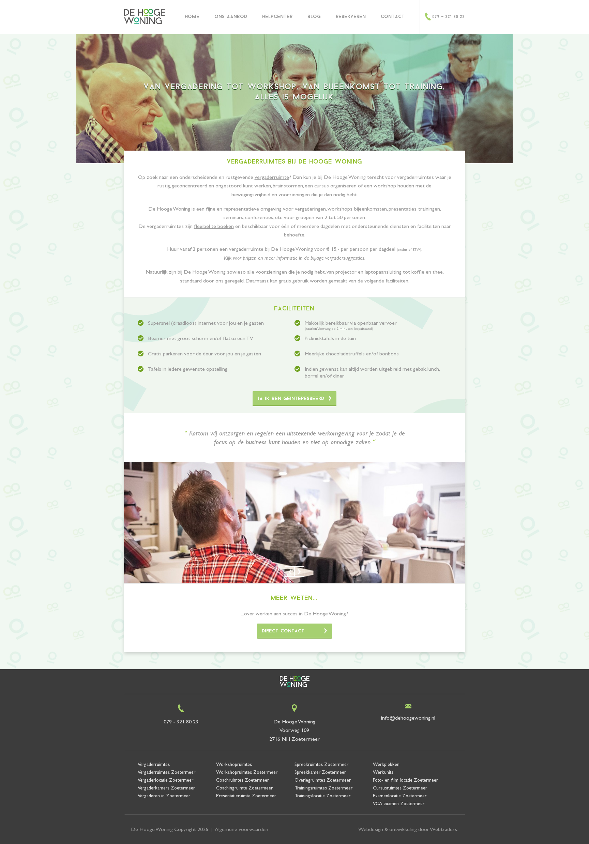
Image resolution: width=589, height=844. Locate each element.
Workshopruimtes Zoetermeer (246, 772)
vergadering (194, 87)
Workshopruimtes (234, 764)
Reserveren (351, 16)
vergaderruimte (272, 177)
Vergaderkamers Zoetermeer (166, 788)
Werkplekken (386, 764)
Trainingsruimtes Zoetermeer (323, 788)
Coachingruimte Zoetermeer (244, 788)
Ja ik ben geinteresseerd (291, 398)
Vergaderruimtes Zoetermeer (166, 772)
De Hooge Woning (205, 271)
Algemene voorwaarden (241, 829)
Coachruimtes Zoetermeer (242, 780)
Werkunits (383, 772)
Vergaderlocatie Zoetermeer (165, 780)
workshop (272, 87)
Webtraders (443, 829)
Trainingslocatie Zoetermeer (322, 795)
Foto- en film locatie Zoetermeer (405, 780)
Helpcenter (277, 16)
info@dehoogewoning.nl (408, 718)
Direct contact (283, 631)
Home (192, 16)
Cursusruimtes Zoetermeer (400, 788)
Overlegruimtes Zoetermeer (322, 780)
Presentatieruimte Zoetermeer (246, 795)
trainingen (429, 208)
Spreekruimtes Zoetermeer (321, 764)
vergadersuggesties (344, 258)
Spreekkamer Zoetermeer (320, 772)
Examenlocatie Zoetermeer (399, 795)
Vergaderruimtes (154, 764)
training (424, 87)
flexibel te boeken (214, 226)
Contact (393, 16)
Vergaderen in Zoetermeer (164, 795)
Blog (314, 16)
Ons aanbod (231, 16)
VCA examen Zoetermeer (398, 803)
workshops (340, 208)
